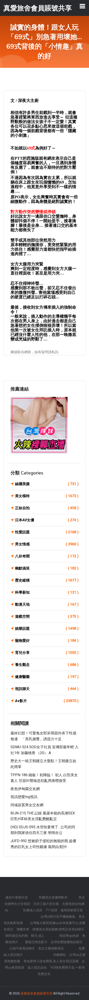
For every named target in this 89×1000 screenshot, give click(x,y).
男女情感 (47, 544)
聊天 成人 (37, 935)
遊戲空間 (47, 616)
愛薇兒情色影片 (36, 942)
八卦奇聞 (47, 556)
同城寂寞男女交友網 (26, 805)
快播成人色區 (32, 910)
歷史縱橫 (47, 580)
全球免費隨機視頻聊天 (67, 942)
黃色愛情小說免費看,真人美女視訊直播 (51, 961)
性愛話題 (47, 532)
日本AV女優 (47, 520)
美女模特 (47, 496)
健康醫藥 (47, 677)
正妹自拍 (47, 508)
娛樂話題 (47, 628)
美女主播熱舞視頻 (51, 948)
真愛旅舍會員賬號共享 (36, 993)
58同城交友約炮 (16, 935)
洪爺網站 (59, 955)
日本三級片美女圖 (46, 904)
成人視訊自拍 (37, 967)
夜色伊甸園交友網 (25, 789)
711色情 (51, 910)
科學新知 (47, 592)
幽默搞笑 (47, 568)
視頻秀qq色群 (69, 935)
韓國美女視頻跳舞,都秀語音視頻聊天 (58, 929)
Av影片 (47, 701)
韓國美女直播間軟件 (53, 897)
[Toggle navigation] (82, 6)
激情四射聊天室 (71, 910)
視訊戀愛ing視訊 (23, 797)
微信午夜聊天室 (16, 897)
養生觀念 (47, 664)
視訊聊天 (47, 689)
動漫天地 (47, 604)
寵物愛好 (47, 640)
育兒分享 (47, 652)
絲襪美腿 (47, 484)
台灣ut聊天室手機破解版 (57, 916)
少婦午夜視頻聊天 (22, 948)
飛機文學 (22, 929)
